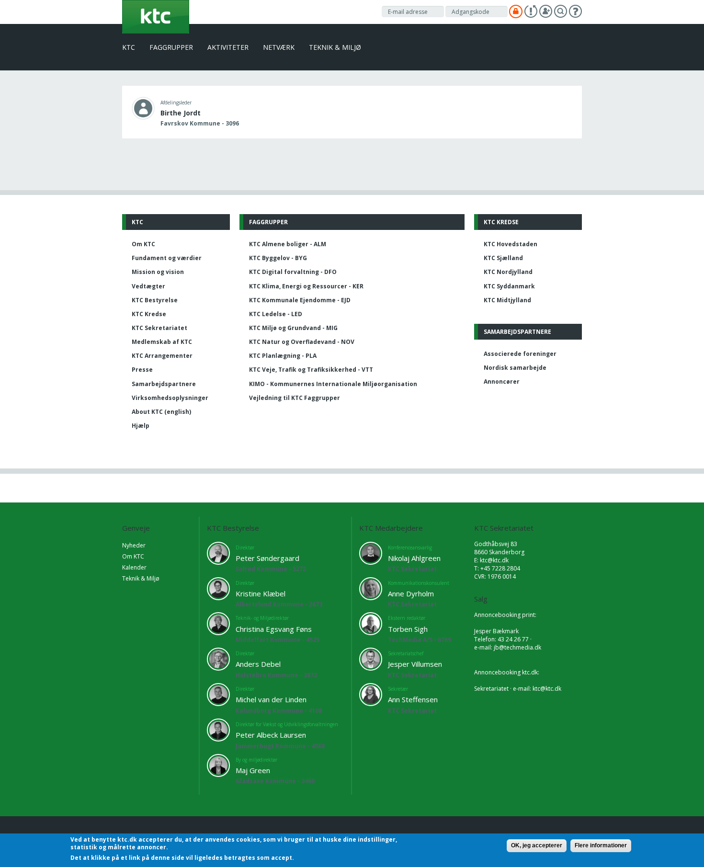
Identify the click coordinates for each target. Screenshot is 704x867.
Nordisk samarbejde (515, 368)
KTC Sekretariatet (159, 328)
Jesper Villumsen (415, 664)
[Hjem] (155, 16)
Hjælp (140, 426)
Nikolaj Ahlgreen (414, 558)
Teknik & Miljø (335, 47)
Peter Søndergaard (267, 558)
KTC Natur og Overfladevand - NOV (301, 342)
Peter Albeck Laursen (271, 735)
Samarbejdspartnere (164, 384)
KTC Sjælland (503, 258)
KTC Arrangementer (162, 356)
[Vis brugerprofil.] (143, 107)
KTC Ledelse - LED (275, 314)
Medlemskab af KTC (162, 342)
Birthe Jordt (180, 112)
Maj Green (253, 770)
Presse (142, 369)
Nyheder (134, 545)
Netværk (279, 47)
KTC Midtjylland (507, 300)
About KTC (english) (161, 412)
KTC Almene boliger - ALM (287, 244)
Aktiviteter (228, 47)
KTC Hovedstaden (510, 244)
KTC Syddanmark (509, 286)
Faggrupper (171, 47)
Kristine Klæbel (260, 593)
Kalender (134, 567)
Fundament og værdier (167, 258)
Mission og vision (158, 272)
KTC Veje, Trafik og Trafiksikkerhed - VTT (311, 369)
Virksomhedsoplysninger (170, 398)
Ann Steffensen (413, 699)
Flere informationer (601, 845)
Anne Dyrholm (411, 593)
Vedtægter (148, 286)
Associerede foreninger (520, 354)
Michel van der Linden (271, 699)
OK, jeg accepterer (536, 845)
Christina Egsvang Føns (274, 629)
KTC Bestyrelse (155, 300)
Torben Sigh (408, 629)
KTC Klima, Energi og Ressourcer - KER (306, 286)
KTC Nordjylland (508, 272)
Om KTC (143, 244)
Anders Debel (258, 664)
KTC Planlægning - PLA (283, 356)
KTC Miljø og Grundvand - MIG (293, 328)
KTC (128, 47)
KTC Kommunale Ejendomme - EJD (300, 300)
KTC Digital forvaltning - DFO (293, 272)
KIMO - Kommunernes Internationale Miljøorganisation (333, 384)
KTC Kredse (149, 314)
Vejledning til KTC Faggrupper (294, 398)
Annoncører (502, 381)
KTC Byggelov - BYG (278, 258)
